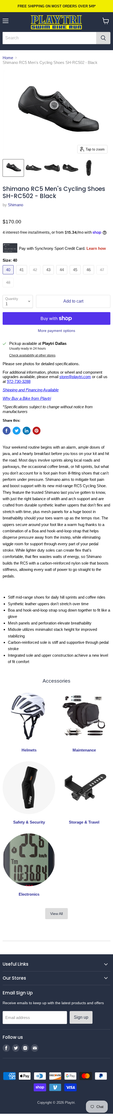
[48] (9, 288)
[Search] (103, 38)
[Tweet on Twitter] (16, 431)
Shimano (15, 205)
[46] (89, 275)
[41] (22, 275)
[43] (49, 275)
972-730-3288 (18, 381)
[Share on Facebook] (7, 431)
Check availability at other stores (32, 355)
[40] (9, 275)
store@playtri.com (75, 376)
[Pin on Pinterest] (36, 431)
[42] (35, 275)
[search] (49, 38)
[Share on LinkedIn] (26, 431)
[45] (76, 275)
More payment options (56, 330)
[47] (102, 275)
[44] (62, 275)
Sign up (81, 1017)
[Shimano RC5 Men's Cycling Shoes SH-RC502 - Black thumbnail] (13, 167)
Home (8, 57)
